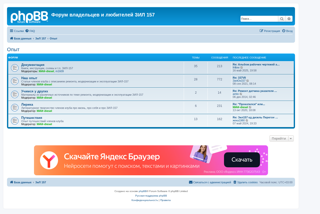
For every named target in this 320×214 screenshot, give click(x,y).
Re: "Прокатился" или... (249, 104)
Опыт (13, 49)
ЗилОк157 (239, 80)
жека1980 (239, 120)
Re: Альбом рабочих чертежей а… (256, 64)
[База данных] (29, 16)
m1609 (60, 71)
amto (236, 93)
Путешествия (31, 118)
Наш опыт (29, 78)
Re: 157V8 (239, 77)
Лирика (27, 104)
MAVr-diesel (46, 71)
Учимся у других (34, 91)
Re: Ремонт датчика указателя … (255, 90)
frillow (236, 67)
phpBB (143, 191)
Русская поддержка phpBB (151, 195)
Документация (32, 65)
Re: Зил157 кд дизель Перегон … (255, 117)
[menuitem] (30, 31)
